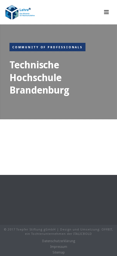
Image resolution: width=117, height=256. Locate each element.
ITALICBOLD (82, 234)
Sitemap (59, 252)
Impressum (58, 247)
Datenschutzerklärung (58, 241)
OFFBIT (106, 229)
